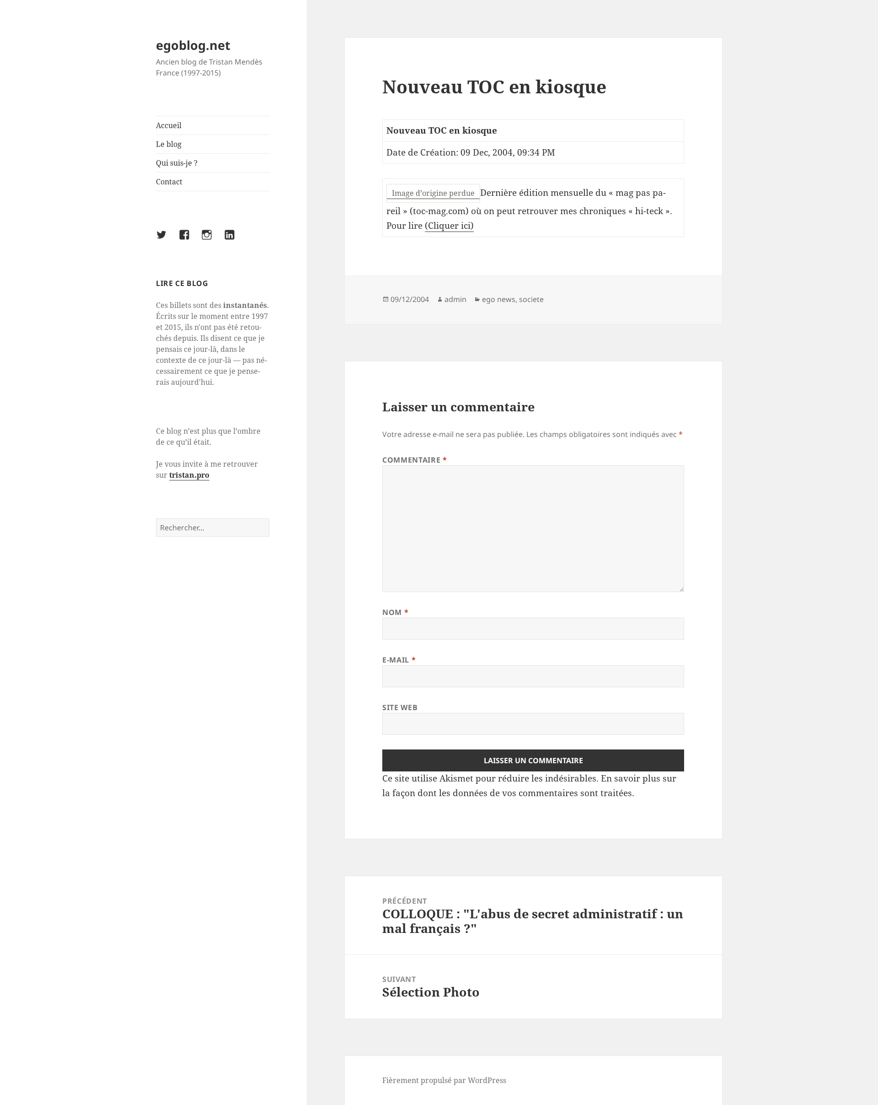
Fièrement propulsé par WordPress (444, 1080)
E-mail (399, 660)
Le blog (169, 144)
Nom (395, 612)
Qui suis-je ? (177, 163)
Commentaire (414, 460)
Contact (169, 182)
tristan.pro (189, 475)
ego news (498, 299)
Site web (400, 707)
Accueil (169, 125)
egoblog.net (193, 45)
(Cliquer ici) (449, 226)
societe (531, 299)
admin (455, 299)
